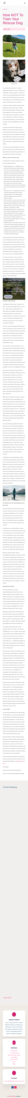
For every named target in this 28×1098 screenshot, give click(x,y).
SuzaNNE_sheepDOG (12, 844)
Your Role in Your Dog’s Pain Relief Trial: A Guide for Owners (13, 799)
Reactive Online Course (14, 1055)
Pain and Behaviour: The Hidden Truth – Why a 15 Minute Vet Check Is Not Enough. (13, 885)
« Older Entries (7, 998)
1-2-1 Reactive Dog (14, 1053)
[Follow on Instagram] (15, 1087)
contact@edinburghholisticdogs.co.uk (14, 1081)
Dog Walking (14, 1057)
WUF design (12, 1096)
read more (7, 825)
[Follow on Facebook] (12, 1087)
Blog (14, 1063)
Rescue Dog (14, 1050)
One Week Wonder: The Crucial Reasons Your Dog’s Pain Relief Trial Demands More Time (13, 841)
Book (14, 1061)
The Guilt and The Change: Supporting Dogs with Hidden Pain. (13, 965)
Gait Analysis (14, 1059)
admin (7, 801)
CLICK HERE (8, 296)
